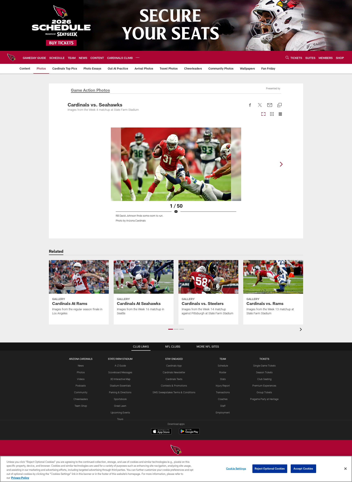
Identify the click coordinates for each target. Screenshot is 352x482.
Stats (223, 379)
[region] (176, 469)
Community (80, 392)
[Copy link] (279, 105)
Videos (81, 379)
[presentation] (301, 330)
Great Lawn (120, 405)
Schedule (223, 365)
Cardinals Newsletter (174, 372)
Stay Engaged (174, 358)
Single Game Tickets (264, 365)
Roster (222, 372)
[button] (170, 329)
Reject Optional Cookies (270, 468)
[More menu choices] (137, 57)
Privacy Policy (20, 477)
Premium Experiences (264, 385)
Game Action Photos (90, 90)
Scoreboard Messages (120, 372)
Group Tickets (264, 392)
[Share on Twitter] (260, 107)
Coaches (223, 399)
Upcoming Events (120, 412)
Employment (223, 412)
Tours (120, 419)
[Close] (345, 468)
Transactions (223, 392)
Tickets (264, 358)
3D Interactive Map (120, 379)
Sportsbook (120, 399)
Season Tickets (264, 372)
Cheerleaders (81, 399)
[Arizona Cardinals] (176, 450)
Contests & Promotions (174, 385)
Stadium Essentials (120, 385)
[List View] (280, 114)
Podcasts (81, 385)
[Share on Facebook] (250, 107)
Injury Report (223, 385)
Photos (81, 372)
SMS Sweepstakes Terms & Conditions (174, 392)
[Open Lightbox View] (176, 177)
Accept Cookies (303, 468)
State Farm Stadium (120, 358)
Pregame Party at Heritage (264, 399)
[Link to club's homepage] (11, 57)
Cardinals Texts (174, 379)
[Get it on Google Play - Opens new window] (189, 433)
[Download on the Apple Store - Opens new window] (161, 431)
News (81, 365)
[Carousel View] (263, 114)
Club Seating (264, 379)
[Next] (281, 164)
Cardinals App (174, 365)
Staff (223, 405)
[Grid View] (271, 114)
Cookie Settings (236, 468)
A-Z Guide (120, 365)
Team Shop (81, 405)
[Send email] (269, 107)
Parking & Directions (120, 392)
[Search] (287, 57)
